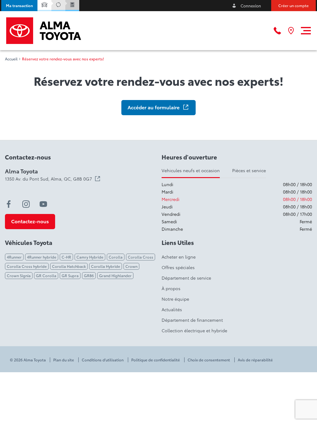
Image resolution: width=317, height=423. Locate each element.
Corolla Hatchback (69, 266)
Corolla (116, 256)
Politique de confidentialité (155, 359)
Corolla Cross (140, 256)
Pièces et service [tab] (249, 170)
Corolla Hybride (105, 266)
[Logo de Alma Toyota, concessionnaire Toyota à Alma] (43, 30)
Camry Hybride (89, 256)
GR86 (89, 275)
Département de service (186, 278)
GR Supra (70, 275)
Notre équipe (175, 299)
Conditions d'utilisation (103, 359)
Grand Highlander (115, 275)
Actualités (172, 309)
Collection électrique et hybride (194, 330)
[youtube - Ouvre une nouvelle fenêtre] (43, 204)
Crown (131, 266)
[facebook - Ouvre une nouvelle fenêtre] (8, 204)
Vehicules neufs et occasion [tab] (191, 170)
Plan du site (63, 359)
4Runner (14, 256)
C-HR (66, 256)
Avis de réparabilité (255, 359)
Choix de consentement (209, 359)
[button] (19, 5)
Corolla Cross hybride (27, 266)
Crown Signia (19, 275)
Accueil (11, 58)
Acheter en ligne (179, 257)
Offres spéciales (178, 267)
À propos (171, 288)
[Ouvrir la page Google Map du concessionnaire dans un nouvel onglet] (291, 30)
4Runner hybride (41, 256)
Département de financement (192, 320)
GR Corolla (46, 275)
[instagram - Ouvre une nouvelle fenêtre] (26, 204)
